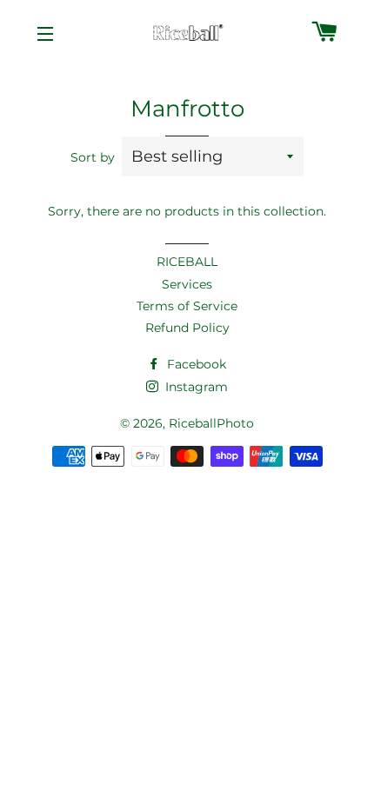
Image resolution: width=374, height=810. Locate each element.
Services (187, 284)
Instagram (195, 387)
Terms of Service (187, 306)
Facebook (195, 364)
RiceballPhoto (211, 423)
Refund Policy (187, 327)
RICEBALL (187, 261)
